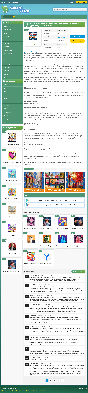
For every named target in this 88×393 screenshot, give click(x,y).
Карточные (7, 40)
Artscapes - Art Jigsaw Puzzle (62, 246)
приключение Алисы (12, 199)
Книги (5, 91)
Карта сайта (4, 390)
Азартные (6, 43)
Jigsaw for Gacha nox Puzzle (30, 228)
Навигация (7, 105)
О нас (32, 390)
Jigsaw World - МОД (30, 52)
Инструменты (8, 119)
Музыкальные (8, 50)
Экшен (5, 26)
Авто (5, 88)
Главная (3, 2)
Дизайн (6, 84)
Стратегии (7, 67)
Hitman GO (12, 253)
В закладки (78, 41)
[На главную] (18, 9)
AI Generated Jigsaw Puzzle (46, 246)
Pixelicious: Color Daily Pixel (12, 162)
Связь (5, 98)
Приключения (8, 29)
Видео (5, 122)
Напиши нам (13, 390)
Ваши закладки (9, 16)
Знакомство (7, 102)
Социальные (7, 115)
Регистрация (70, 2)
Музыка (6, 108)
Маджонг (12, 217)
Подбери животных (12, 144)
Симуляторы (7, 64)
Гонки (5, 57)
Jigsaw (31, 246)
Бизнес (6, 95)
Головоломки (8, 53)
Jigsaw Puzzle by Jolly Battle (30, 263)
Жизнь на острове (12, 181)
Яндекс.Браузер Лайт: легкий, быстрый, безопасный (46, 263)
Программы (15, 2)
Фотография (7, 112)
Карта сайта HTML (41, 390)
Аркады (6, 33)
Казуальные (7, 46)
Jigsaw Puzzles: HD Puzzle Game (12, 271)
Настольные (7, 36)
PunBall (12, 235)
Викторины (7, 70)
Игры (8, 2)
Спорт (5, 77)
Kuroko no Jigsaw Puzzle (78, 228)
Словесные (7, 74)
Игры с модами (61, 36)
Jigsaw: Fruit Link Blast (62, 228)
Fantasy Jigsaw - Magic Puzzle (78, 246)
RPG (5, 60)
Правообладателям (24, 390)
